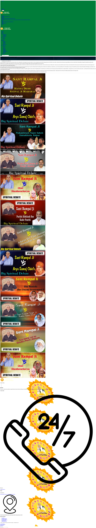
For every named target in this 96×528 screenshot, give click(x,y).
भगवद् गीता (5, 19)
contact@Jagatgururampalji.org (11, 494)
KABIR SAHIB (4, 520)
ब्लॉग (2, 24)
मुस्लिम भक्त (6, 21)
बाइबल (27, 19)
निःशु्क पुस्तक (3, 9)
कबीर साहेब (8, 16)
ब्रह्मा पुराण (17, 19)
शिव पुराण (10, 19)
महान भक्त (9, 21)
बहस (2, 20)
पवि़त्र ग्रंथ (29, 19)
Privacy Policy (2, 525)
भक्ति (9, 18)
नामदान (2, 18)
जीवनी (6, 16)
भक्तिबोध (7, 18)
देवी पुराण (8, 19)
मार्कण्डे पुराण (15, 19)
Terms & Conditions (2, 524)
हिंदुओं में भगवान (3, 21)
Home (2, 31)
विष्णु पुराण (12, 19)
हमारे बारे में (3, 15)
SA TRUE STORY (4, 519)
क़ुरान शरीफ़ (24, 19)
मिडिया (2, 22)
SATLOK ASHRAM (4, 518)
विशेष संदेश (11, 18)
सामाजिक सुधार (3, 16)
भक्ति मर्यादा (5, 18)
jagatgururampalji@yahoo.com (4, 494)
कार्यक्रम (3, 23)
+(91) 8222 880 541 (2, 489)
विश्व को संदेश (13, 18)
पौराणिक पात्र (11, 21)
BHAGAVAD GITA (4, 521)
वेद (6, 19)
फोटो (3, 39)
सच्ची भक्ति (3, 17)
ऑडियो (4, 38)
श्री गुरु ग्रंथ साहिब (21, 19)
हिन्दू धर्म (3, 19)
